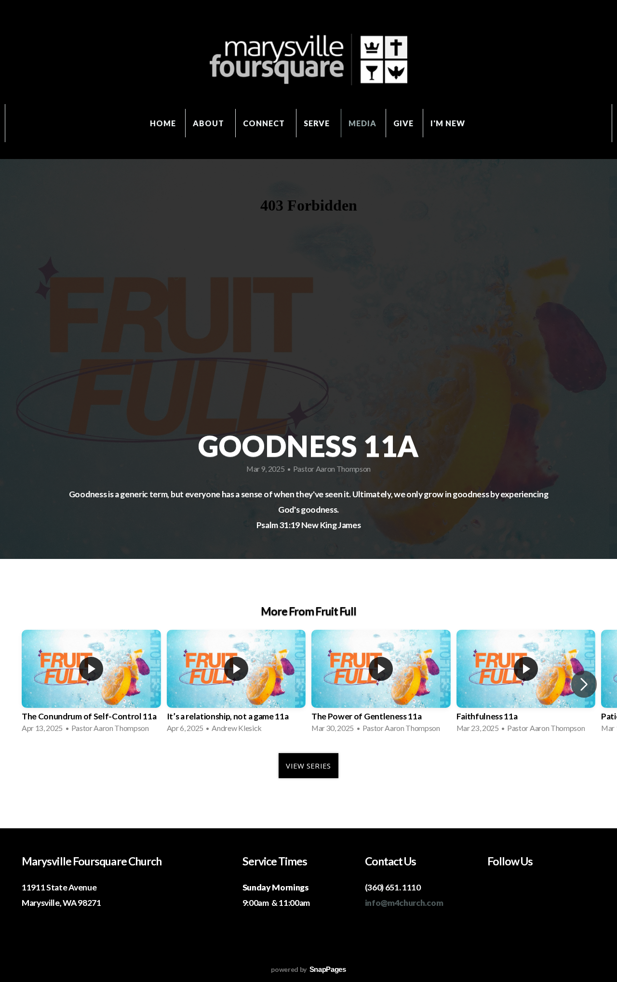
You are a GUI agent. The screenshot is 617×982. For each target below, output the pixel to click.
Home (163, 123)
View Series (308, 765)
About (209, 123)
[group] (91, 684)
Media (362, 123)
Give (403, 123)
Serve (318, 123)
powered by (308, 969)
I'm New (448, 123)
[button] (583, 684)
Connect (265, 123)
